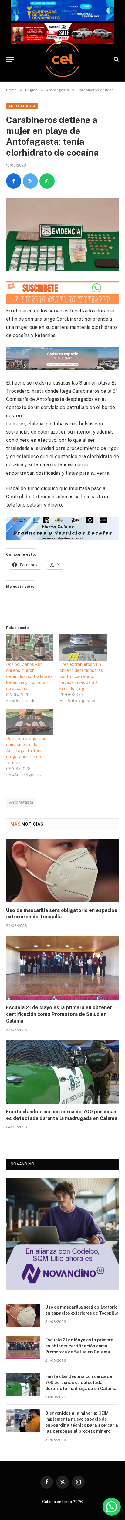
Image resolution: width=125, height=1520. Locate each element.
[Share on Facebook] (13, 181)
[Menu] (10, 59)
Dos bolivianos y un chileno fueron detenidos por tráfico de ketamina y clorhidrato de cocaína (29, 676)
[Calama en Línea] (62, 59)
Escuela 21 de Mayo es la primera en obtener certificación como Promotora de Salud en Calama (59, 1014)
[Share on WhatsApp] (47, 181)
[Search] (116, 59)
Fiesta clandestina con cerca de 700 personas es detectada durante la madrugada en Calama (81, 1382)
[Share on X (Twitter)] (30, 181)
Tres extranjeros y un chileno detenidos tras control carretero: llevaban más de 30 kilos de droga (81, 676)
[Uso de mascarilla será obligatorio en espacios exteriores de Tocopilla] (62, 870)
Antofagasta (22, 106)
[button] (112, 1507)
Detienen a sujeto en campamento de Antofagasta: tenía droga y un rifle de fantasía (26, 750)
